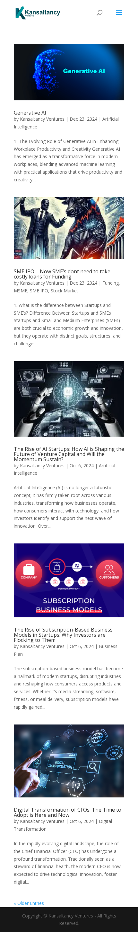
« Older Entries (29, 903)
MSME (20, 291)
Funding (110, 283)
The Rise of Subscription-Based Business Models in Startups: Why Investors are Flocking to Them (63, 634)
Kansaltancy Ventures (42, 119)
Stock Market (64, 291)
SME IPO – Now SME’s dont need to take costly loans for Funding (62, 274)
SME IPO (39, 291)
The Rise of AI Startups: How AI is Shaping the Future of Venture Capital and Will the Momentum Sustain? (69, 454)
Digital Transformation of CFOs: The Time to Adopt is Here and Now (67, 812)
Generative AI (30, 112)
